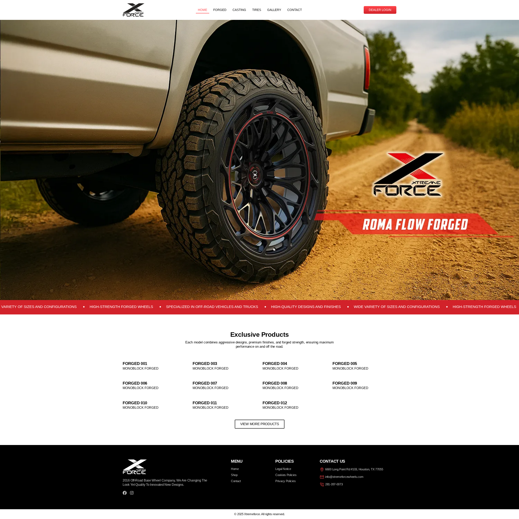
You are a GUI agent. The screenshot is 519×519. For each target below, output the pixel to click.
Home (202, 10)
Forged (219, 10)
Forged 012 (275, 403)
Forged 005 (344, 363)
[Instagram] (132, 493)
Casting (239, 10)
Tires (256, 10)
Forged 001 (135, 363)
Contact (294, 10)
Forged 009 (344, 383)
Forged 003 (205, 363)
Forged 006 (135, 383)
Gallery (274, 10)
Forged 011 (205, 403)
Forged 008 (275, 383)
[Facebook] (125, 493)
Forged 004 (275, 363)
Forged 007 (205, 383)
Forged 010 (135, 403)
